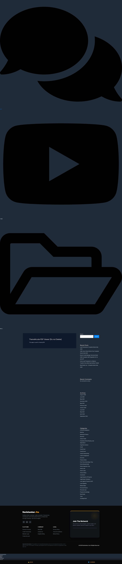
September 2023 (84, 416)
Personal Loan (83, 489)
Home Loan (82, 468)
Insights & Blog (41, 533)
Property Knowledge (84, 492)
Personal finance (84, 487)
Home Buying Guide (84, 464)
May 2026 (82, 399)
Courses (2, 558)
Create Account (26, 536)
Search (81, 334)
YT (23, 522)
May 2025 (82, 403)
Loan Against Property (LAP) (86, 481)
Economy (82, 457)
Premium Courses (27, 529)
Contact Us (40, 531)
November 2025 (83, 401)
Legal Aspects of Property (86, 477)
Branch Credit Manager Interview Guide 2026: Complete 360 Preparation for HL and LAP (89, 357)
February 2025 (83, 405)
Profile (1, 559)
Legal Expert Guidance (85, 479)
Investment (82, 474)
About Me (40, 529)
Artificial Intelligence (84, 430)
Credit (81, 447)
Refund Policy (56, 533)
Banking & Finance (84, 434)
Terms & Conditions (57, 531)
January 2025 (83, 407)
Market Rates (83, 485)
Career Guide (83, 438)
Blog (30, 562)
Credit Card (82, 449)
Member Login (26, 533)
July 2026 (82, 397)
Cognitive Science (84, 445)
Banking (82, 432)
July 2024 (82, 409)
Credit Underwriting (84, 453)
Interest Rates (83, 472)
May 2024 (82, 411)
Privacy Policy (56, 529)
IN (26, 522)
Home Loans (83, 470)
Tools (81, 496)
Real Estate (82, 494)
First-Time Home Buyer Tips (86, 462)
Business (82, 436)
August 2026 (83, 394)
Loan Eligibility (83, 483)
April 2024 (82, 414)
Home (1, 555)
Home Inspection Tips (85, 466)
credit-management (84, 455)
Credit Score (83, 451)
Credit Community (27, 531)
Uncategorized (83, 498)
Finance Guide (83, 459)
